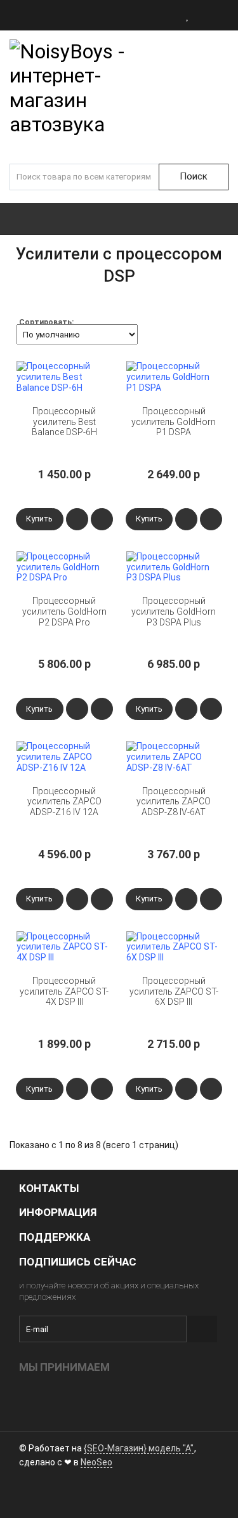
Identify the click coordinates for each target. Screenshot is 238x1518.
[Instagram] (28, 1494)
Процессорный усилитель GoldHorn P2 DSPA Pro (64, 611)
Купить (39, 518)
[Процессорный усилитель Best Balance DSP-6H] (64, 377)
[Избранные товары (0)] (188, 15)
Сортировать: (46, 322)
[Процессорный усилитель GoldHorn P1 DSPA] (174, 377)
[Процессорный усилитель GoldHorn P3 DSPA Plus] (174, 567)
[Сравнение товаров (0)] (206, 15)
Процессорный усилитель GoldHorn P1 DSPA (173, 422)
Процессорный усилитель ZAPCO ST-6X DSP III (173, 991)
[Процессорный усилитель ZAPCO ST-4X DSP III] (64, 947)
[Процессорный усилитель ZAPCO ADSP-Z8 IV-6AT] (174, 757)
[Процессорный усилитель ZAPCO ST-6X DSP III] (174, 947)
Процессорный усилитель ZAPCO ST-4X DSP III (64, 991)
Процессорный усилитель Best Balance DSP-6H (64, 422)
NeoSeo (96, 1462)
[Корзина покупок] (227, 15)
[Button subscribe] (202, 1329)
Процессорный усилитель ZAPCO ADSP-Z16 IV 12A (64, 802)
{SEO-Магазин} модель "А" (139, 1448)
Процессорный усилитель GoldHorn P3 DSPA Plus (173, 611)
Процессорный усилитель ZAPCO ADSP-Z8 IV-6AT (173, 802)
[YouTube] (50, 1494)
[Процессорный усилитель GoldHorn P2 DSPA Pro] (64, 567)
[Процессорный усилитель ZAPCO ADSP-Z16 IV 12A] (64, 757)
